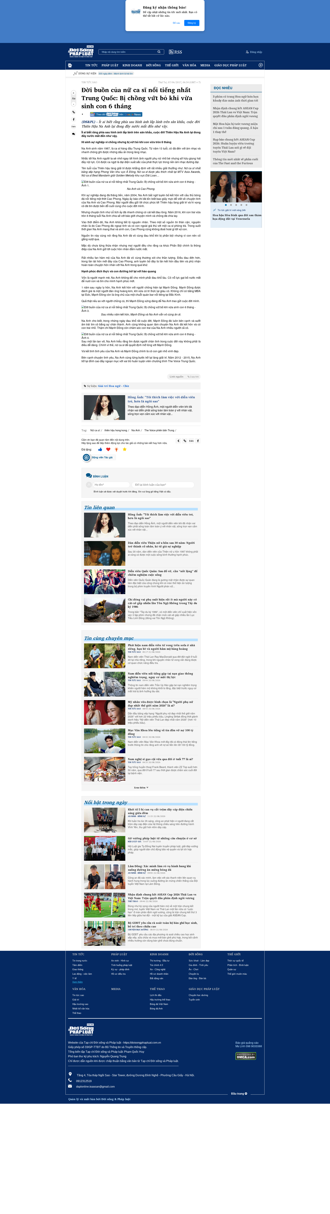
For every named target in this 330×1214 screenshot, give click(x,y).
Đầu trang (238, 1093)
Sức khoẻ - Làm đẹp (199, 960)
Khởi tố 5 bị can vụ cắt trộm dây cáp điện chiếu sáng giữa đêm (160, 811)
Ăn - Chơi (193, 969)
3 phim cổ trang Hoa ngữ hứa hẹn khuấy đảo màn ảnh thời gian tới (235, 98)
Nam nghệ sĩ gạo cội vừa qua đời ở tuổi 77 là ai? (160, 759)
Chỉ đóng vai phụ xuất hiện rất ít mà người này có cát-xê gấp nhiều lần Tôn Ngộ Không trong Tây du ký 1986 (162, 603)
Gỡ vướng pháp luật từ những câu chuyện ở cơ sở (162, 838)
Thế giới (171, 65)
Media (205, 65)
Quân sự (231, 969)
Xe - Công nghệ (157, 969)
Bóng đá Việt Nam (159, 1004)
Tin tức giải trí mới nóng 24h (231, 210)
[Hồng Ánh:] (104, 407)
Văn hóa (189, 65)
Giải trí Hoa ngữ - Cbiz (113, 386)
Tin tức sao (78, 995)
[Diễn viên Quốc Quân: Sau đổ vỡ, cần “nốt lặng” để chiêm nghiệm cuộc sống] (104, 581)
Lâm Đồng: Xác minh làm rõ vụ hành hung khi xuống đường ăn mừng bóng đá (159, 868)
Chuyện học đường (198, 995)
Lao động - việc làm (82, 974)
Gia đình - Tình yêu (198, 965)
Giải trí (75, 999)
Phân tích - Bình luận (238, 965)
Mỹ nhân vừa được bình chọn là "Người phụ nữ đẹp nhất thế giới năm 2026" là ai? (160, 703)
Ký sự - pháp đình (120, 969)
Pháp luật (110, 65)
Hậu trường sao (80, 1004)
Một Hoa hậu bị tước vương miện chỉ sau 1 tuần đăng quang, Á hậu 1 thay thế (235, 128)
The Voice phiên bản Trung (159, 430)
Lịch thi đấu (155, 995)
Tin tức (91, 65)
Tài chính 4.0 (156, 965)
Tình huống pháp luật (121, 965)
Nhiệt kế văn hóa (80, 1008)
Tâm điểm (77, 965)
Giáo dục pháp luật (230, 65)
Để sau (176, 23)
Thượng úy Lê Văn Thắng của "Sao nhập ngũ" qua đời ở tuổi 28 (236, 217)
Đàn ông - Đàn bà (197, 978)
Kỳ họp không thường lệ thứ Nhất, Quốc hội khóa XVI (256, 73)
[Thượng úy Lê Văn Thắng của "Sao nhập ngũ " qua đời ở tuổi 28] (236, 186)
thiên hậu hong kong (115, 430)
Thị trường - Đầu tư (159, 960)
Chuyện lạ (194, 974)
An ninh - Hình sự (120, 960)
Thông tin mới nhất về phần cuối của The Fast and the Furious (235, 161)
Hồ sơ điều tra (118, 974)
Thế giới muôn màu (237, 974)
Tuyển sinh (194, 999)
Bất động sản (156, 978)
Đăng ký (192, 23)
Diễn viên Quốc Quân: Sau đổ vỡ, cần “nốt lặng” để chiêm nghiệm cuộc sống (162, 573)
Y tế (74, 978)
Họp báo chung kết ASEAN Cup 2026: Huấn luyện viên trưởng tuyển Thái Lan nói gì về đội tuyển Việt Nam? (234, 145)
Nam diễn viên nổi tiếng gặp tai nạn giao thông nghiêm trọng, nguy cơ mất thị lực (160, 675)
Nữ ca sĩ (95, 430)
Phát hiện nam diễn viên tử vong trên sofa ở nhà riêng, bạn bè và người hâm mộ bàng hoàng (161, 647)
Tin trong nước (79, 960)
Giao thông (77, 969)
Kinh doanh (132, 65)
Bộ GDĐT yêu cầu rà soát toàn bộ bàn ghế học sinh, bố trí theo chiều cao (163, 924)
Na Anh (135, 430)
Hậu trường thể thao (160, 999)
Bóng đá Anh (156, 1008)
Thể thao (76, 1013)
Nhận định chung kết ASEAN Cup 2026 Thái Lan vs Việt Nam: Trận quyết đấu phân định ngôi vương (162, 896)
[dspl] (69, 65)
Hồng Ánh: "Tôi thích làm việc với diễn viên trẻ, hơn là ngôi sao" (161, 399)
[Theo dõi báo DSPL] (116, 114)
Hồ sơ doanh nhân (159, 974)
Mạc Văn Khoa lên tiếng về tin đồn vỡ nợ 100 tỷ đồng (160, 732)
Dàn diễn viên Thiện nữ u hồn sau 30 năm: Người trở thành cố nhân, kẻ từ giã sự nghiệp (161, 544)
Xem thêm (140, 787)
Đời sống (153, 65)
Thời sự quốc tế (235, 960)
